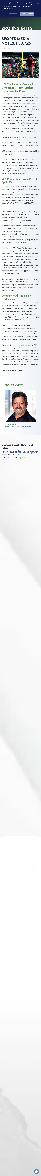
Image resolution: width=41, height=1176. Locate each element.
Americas (6, 458)
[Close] (38, 3)
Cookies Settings (12, 13)
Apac (24, 458)
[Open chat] (36, 1171)
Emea (16, 458)
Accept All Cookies (27, 13)
